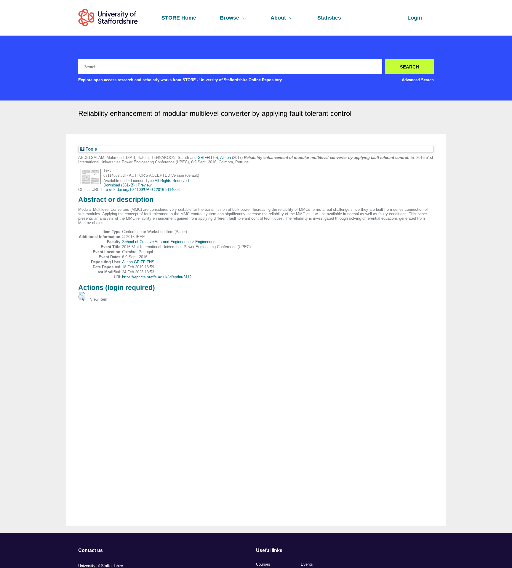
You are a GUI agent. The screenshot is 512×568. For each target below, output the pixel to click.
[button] (81, 296)
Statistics (329, 18)
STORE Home (178, 18)
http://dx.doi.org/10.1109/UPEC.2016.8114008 (140, 189)
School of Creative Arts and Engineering (156, 242)
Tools (90, 149)
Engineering (205, 242)
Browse (229, 18)
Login (414, 18)
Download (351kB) (119, 185)
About (278, 18)
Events (307, 564)
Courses (263, 564)
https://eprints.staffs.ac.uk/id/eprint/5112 (156, 277)
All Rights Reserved (172, 180)
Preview (144, 185)
